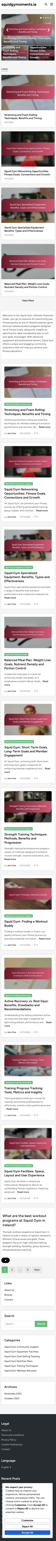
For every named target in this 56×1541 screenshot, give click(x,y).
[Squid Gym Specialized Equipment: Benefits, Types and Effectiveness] (28, 205)
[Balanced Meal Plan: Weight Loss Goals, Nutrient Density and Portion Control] (28, 261)
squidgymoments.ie (18, 4)
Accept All (27, 1532)
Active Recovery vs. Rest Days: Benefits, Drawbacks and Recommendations (26, 1005)
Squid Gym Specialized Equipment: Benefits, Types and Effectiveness (27, 577)
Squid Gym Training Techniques (19, 829)
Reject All (27, 1526)
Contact (8, 1299)
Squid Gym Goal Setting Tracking (19, 742)
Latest (4, 69)
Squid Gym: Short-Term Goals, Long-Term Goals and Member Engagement (26, 751)
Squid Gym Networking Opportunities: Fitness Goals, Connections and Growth (25, 493)
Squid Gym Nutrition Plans (16, 654)
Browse (8, 1294)
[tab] (4, 68)
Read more (44, 427)
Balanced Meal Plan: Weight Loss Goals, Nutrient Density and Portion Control (27, 664)
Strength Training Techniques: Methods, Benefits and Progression (25, 838)
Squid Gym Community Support (19, 484)
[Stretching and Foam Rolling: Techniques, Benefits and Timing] (28, 29)
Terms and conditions (12, 1435)
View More (28, 300)
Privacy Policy (8, 1439)
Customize (27, 1520)
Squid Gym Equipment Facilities (19, 567)
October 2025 (11, 1398)
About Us (9, 1290)
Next (37, 1269)
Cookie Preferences (11, 1444)
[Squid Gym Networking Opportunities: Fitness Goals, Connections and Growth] (41, 53)
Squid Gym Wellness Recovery (18, 404)
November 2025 (13, 1393)
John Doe (11, 433)
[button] (41, 18)
